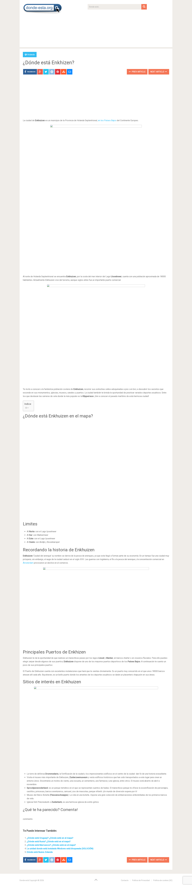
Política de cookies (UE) (162, 880)
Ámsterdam (28, 563)
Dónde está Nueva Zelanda (40, 852)
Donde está (24, 880)
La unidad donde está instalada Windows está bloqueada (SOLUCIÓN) (60, 848)
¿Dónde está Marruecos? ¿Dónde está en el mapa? (51, 845)
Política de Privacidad (141, 880)
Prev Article (138, 71)
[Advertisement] (117, 28)
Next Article (157, 71)
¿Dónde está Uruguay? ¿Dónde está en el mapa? (50, 838)
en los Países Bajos (107, 120)
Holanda (31, 54)
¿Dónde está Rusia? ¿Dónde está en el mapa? (49, 841)
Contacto (125, 880)
